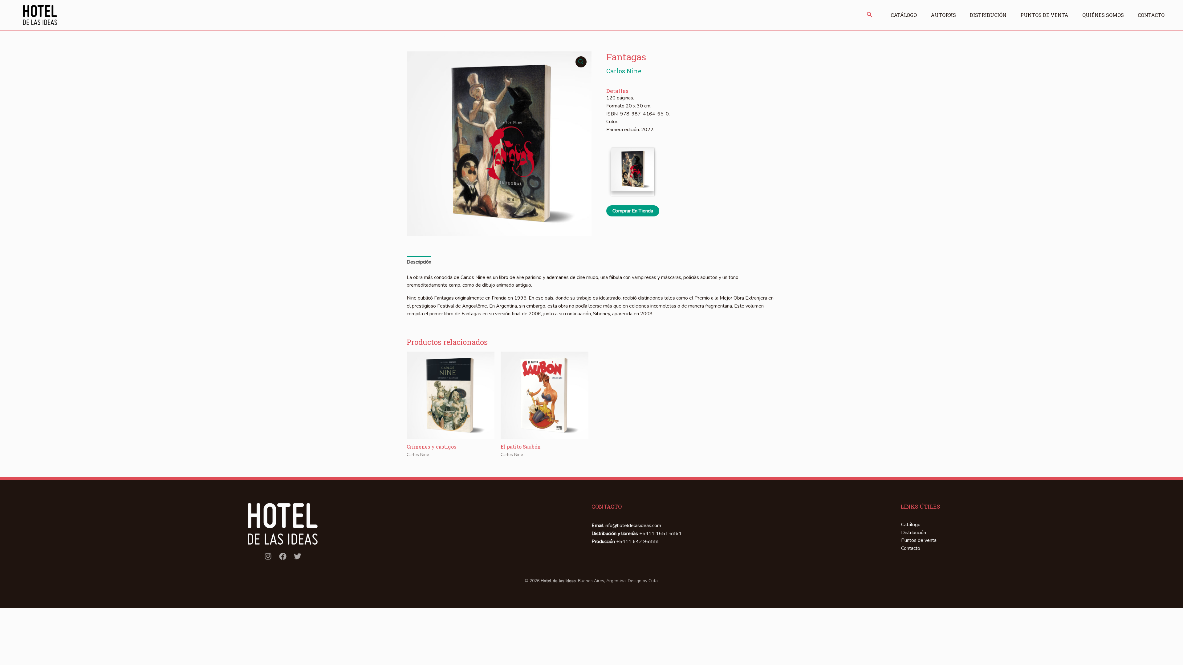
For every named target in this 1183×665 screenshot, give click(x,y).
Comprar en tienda (632, 211)
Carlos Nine (623, 71)
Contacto (1151, 15)
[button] (870, 15)
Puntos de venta (1044, 15)
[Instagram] (268, 556)
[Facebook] (283, 556)
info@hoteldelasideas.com (633, 525)
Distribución (988, 15)
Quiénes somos (1103, 15)
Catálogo (904, 15)
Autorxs (943, 15)
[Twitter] (297, 556)
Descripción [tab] (419, 262)
